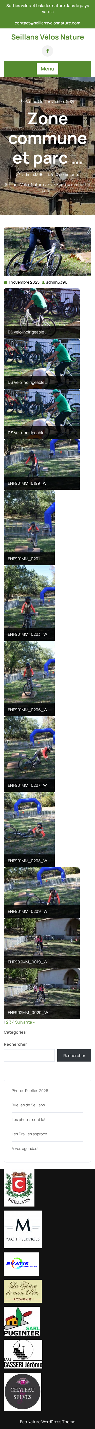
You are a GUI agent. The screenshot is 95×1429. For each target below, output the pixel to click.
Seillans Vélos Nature (47, 37)
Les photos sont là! (28, 1119)
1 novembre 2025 (24, 282)
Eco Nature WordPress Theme (47, 1421)
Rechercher (15, 1044)
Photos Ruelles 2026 (30, 1090)
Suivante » (25, 1022)
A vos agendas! (25, 1148)
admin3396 (57, 282)
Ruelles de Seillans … (30, 1105)
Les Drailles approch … (31, 1134)
